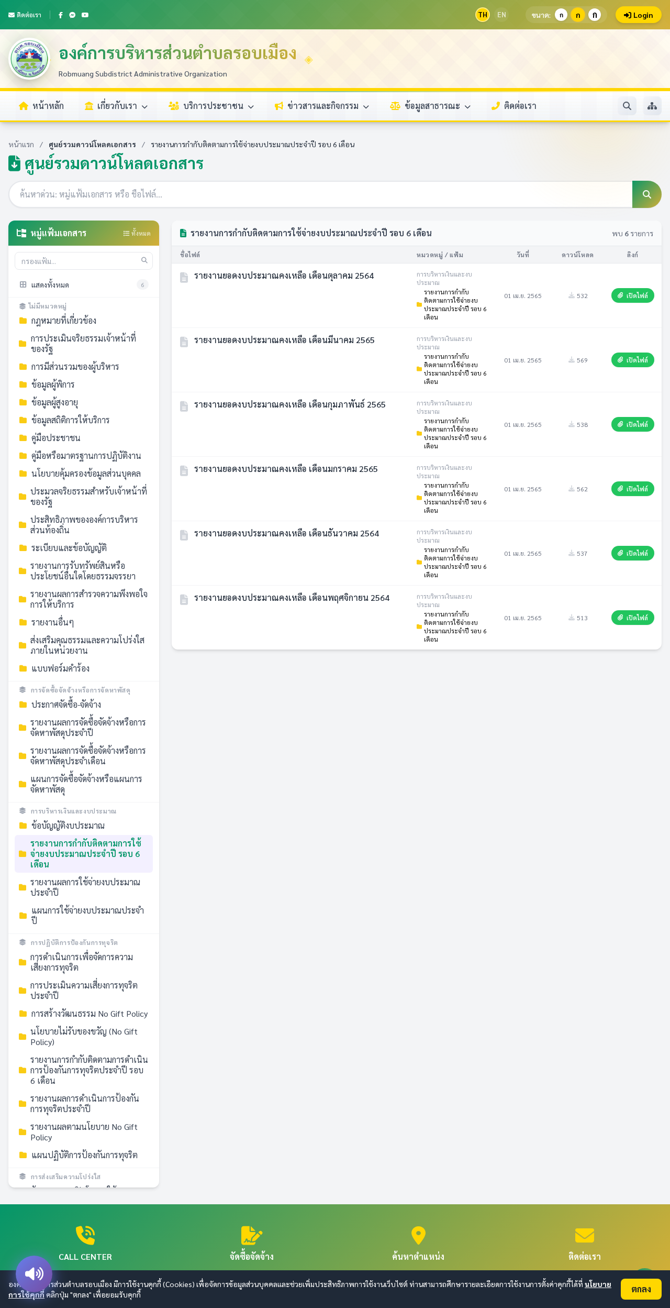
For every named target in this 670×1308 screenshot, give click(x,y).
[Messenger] (72, 14)
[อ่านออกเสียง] (34, 1274)
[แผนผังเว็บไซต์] (652, 105)
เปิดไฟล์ (637, 295)
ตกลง (641, 1288)
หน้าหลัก (48, 105)
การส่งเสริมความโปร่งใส (66, 1176)
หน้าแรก (21, 144)
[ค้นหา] (627, 105)
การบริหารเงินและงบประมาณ (74, 811)
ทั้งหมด (140, 233)
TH (482, 14)
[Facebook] (61, 14)
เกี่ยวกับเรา (118, 105)
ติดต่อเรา (29, 14)
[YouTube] (85, 14)
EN (501, 14)
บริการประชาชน (214, 105)
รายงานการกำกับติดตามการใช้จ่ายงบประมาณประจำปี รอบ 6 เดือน (455, 304)
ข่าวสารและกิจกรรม (324, 105)
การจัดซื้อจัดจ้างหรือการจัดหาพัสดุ (81, 690)
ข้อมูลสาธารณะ (433, 105)
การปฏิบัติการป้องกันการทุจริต (74, 942)
